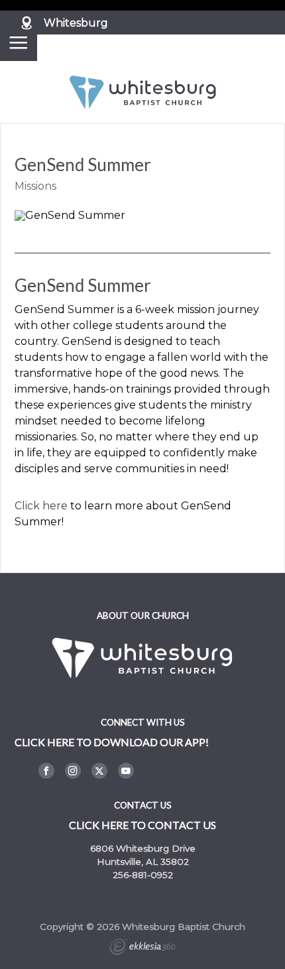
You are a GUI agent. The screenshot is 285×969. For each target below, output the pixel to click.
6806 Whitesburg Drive (143, 848)
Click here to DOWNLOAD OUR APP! (112, 742)
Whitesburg (76, 23)
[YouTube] (126, 771)
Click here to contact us (142, 824)
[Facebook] (46, 771)
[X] (99, 771)
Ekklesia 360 (142, 948)
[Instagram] (73, 771)
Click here (41, 505)
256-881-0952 (143, 875)
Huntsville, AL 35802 (143, 861)
